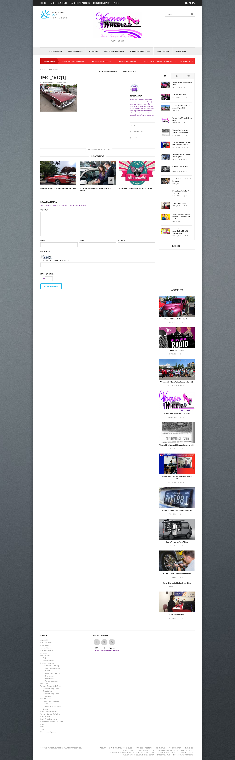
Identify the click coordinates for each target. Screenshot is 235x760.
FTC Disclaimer (45, 643)
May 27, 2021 (176, 147)
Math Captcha (47, 274)
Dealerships (49, 676)
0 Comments (138, 132)
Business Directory (101, 3)
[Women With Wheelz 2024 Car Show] (165, 87)
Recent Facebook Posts (49, 711)
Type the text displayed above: (55, 260)
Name (43, 240)
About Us (43, 653)
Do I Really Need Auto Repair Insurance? (181, 180)
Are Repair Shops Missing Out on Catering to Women (95, 189)
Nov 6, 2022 (176, 97)
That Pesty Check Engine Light (89, 61)
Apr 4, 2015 (176, 206)
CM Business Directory (51, 666)
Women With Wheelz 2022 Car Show (182, 119)
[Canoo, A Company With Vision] (165, 171)
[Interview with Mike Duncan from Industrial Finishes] (165, 147)
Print (135, 138)
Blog (130, 748)
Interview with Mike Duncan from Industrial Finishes (181, 143)
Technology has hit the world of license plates (181, 156)
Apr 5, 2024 (176, 87)
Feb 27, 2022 (176, 123)
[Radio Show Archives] (165, 208)
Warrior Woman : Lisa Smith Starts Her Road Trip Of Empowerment (181, 231)
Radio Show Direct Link (80, 3)
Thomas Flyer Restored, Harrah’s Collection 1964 (180, 131)
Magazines (44, 683)
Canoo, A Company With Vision (180, 168)
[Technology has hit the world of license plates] (165, 159)
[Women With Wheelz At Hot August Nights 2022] (165, 111)
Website (121, 240)
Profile (45, 658)
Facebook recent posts (140, 51)
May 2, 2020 (176, 184)
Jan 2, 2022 (176, 135)
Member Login (45, 655)
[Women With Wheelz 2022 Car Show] (165, 123)
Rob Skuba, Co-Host (179, 94)
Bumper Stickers (75, 51)
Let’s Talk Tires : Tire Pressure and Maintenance (155, 61)
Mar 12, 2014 (176, 236)
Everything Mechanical (114, 51)
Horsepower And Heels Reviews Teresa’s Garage (136, 188)
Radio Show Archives (58, 3)
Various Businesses (52, 681)
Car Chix (48, 671)
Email (82, 240)
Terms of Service (46, 648)
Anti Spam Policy (46, 650)
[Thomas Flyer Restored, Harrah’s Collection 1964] (165, 135)
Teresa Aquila (47, 82)
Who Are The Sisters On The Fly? (63, 61)
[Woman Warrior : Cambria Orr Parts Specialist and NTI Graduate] (165, 219)
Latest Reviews (163, 51)
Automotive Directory (52, 673)
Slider (43, 3)
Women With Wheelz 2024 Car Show (182, 83)
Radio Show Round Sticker (49, 719)
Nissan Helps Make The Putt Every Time (181, 192)
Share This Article (96, 150)
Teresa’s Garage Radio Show (50, 686)
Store (115, 3)
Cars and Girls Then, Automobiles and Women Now (58, 188)
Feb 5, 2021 (176, 159)
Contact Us (44, 640)
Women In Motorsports (53, 668)
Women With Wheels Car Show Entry (138, 755)
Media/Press (181, 51)
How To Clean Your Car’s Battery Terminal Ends (120, 61)
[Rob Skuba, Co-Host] (165, 99)
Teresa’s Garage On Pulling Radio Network (130, 753)
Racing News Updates (48, 732)
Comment (44, 210)
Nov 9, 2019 (176, 196)
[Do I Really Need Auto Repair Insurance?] (165, 184)
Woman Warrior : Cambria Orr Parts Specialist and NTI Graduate (181, 217)
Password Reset (48, 661)
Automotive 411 (55, 51)
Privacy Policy (45, 645)
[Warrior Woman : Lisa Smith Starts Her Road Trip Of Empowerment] (165, 234)
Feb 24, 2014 (176, 221)
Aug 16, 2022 (176, 110)
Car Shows (93, 51)
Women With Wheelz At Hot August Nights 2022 (181, 107)
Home (42, 69)
